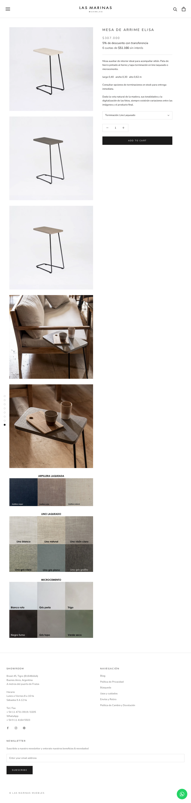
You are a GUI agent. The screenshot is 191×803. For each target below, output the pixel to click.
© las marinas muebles (27, 793)
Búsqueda (105, 687)
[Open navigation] (8, 9)
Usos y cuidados (109, 693)
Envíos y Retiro (108, 699)
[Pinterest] (24, 728)
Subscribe (19, 770)
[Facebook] (8, 728)
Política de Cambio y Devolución (117, 705)
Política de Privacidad (112, 682)
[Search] (175, 9)
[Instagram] (16, 728)
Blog (102, 676)
